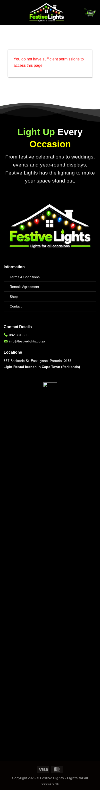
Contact (16, 306)
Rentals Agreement (24, 287)
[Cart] (90, 12)
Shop (14, 297)
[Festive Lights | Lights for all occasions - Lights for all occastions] (46, 12)
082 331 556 (18, 335)
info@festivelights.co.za (27, 341)
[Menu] (6, 12)
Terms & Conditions (25, 277)
